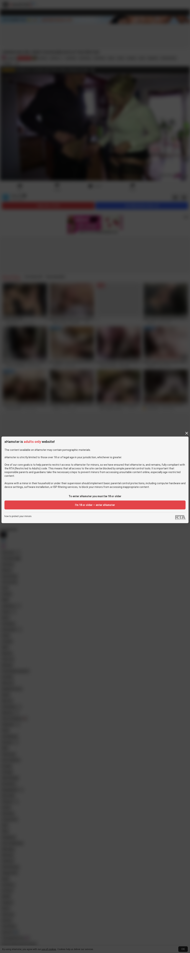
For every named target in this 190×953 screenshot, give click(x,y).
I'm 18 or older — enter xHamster (95, 504)
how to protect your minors (18, 516)
